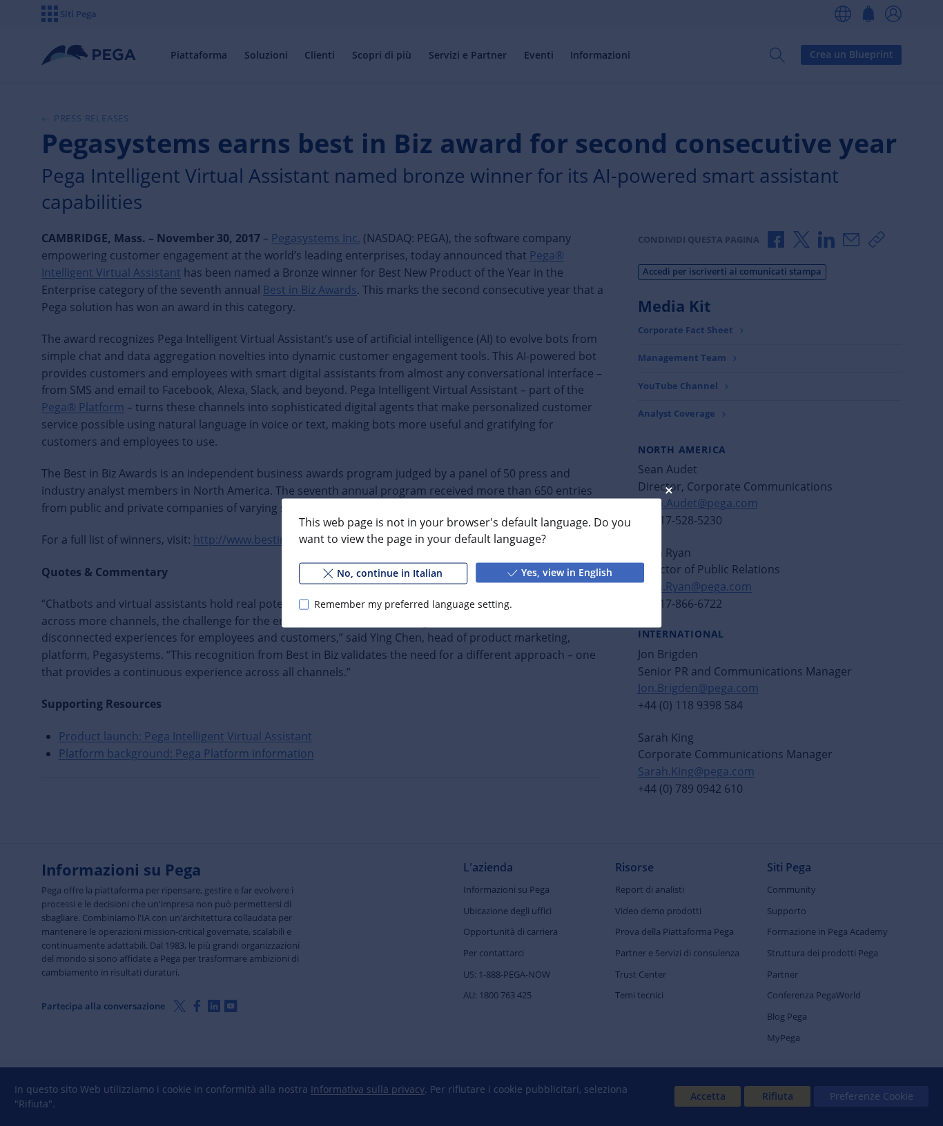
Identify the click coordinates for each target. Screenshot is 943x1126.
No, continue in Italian (390, 573)
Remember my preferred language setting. (413, 604)
